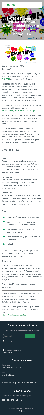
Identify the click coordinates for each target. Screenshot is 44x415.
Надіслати (30, 336)
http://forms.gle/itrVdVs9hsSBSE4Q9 (18, 111)
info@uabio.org (8, 375)
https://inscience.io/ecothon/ (15, 315)
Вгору (23, 411)
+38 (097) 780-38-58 (11, 368)
